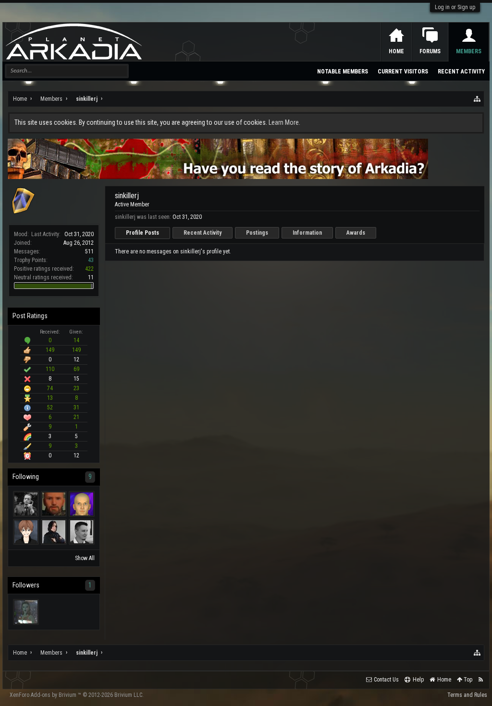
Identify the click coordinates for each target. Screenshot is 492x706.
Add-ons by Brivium (77, 695)
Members (468, 51)
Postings (257, 232)
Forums (430, 51)
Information (307, 232)
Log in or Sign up (455, 7)
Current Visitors (403, 71)
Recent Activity (202, 232)
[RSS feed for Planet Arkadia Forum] (481, 680)
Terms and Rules (467, 695)
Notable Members (342, 71)
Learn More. (284, 122)
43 (91, 260)
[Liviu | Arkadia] (82, 532)
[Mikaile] (26, 612)
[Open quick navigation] (477, 99)
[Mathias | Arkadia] (82, 504)
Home (396, 51)
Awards (355, 232)
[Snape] (54, 532)
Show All (85, 558)
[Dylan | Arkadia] (26, 532)
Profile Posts (142, 232)
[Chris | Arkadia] (54, 504)
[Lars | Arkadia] (26, 504)
